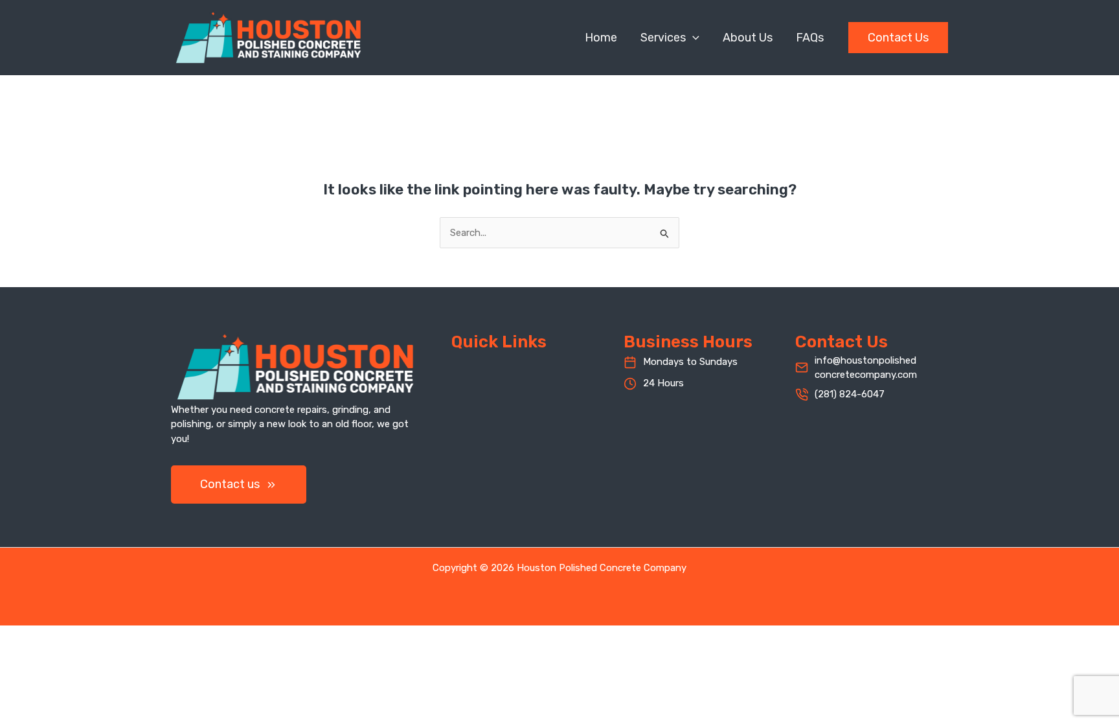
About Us (748, 37)
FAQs (810, 37)
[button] (692, 37)
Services (663, 37)
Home (601, 37)
